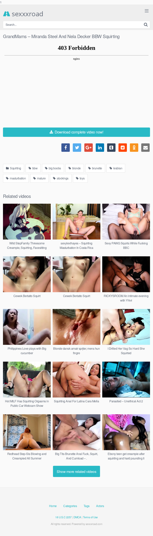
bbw (35, 168)
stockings (62, 178)
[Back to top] (143, 526)
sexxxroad (26, 13)
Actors (100, 506)
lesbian (117, 168)
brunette (96, 168)
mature (41, 178)
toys (82, 178)
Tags (87, 506)
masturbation (17, 178)
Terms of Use (90, 517)
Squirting (15, 168)
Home (53, 506)
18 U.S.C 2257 (63, 517)
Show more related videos (76, 471)
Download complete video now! (79, 132)
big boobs (54, 168)
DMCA (77, 517)
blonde (76, 168)
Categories (70, 506)
